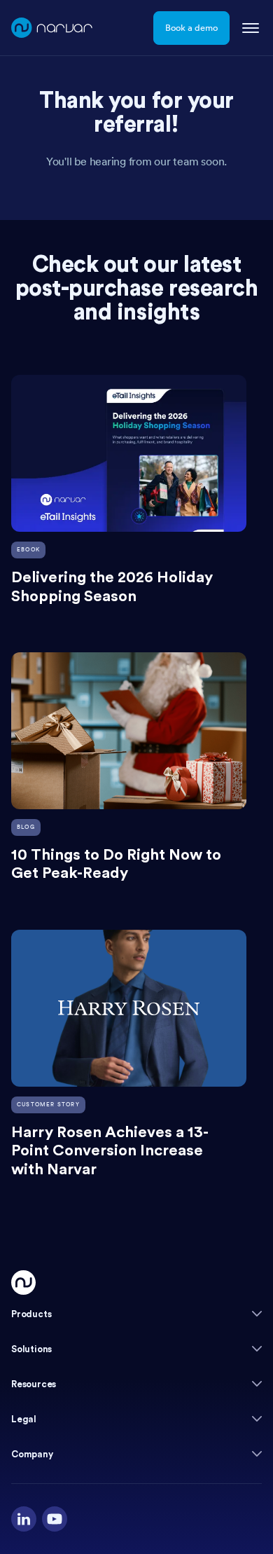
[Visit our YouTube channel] (54, 1519)
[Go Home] (23, 1282)
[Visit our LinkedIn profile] (23, 1519)
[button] (136, 1314)
